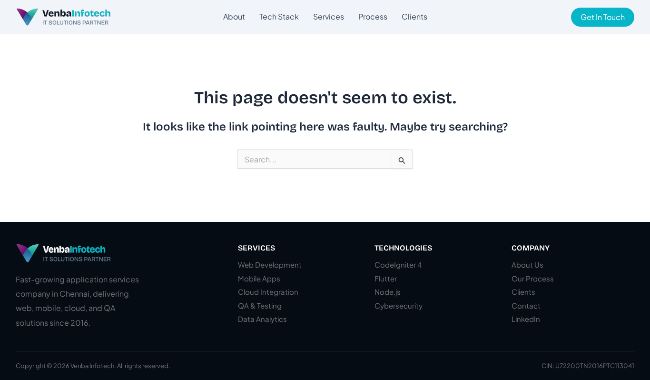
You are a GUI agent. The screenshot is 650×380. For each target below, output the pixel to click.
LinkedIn (526, 318)
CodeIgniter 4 (398, 264)
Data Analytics (262, 318)
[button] (602, 17)
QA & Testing (260, 305)
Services (328, 16)
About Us (527, 264)
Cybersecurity (398, 305)
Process (372, 16)
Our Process (533, 278)
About (234, 16)
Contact (526, 305)
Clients (414, 16)
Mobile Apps (259, 278)
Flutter (385, 278)
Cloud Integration (268, 291)
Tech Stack (279, 16)
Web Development (270, 264)
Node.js (387, 291)
